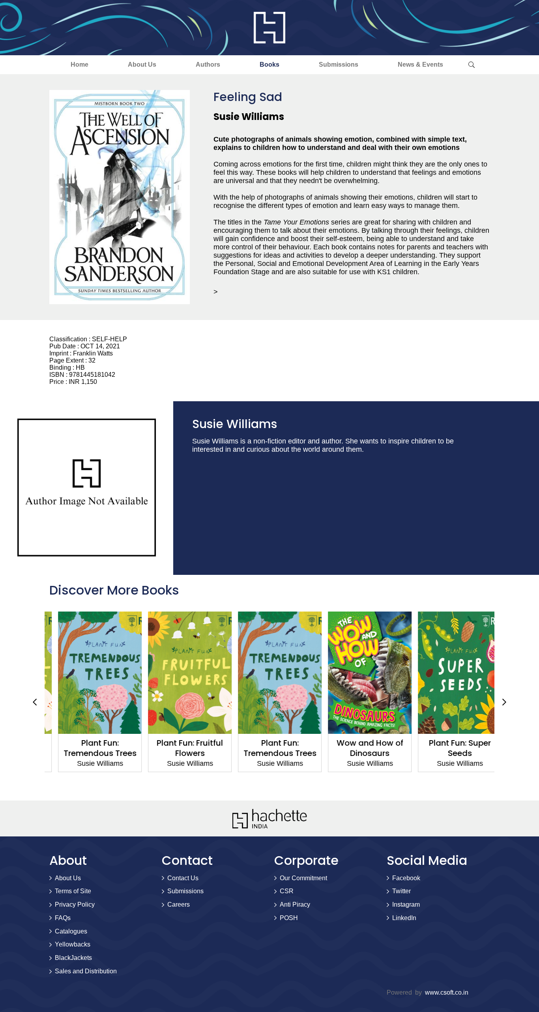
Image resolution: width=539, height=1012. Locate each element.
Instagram (406, 904)
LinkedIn (404, 918)
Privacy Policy (75, 904)
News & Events (420, 64)
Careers (178, 904)
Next (504, 702)
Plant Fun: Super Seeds (450, 748)
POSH (289, 918)
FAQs (63, 918)
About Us (142, 64)
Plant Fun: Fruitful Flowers (179, 748)
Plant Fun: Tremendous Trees (89, 748)
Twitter (401, 891)
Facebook (406, 878)
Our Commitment (303, 878)
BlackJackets (73, 957)
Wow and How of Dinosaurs (359, 748)
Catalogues (71, 931)
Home (79, 64)
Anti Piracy (295, 904)
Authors (208, 64)
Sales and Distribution (86, 971)
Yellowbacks (72, 944)
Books (269, 64)
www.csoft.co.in (446, 992)
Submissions (338, 64)
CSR (287, 891)
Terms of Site (73, 891)
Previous (35, 702)
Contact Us (182, 878)
